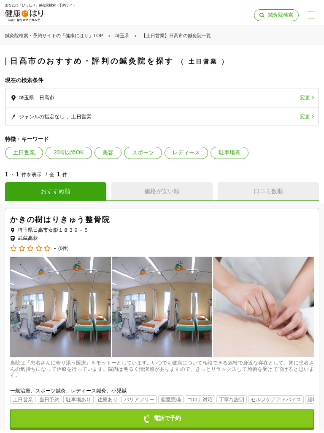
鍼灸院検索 (280, 15)
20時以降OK (69, 152)
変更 (305, 97)
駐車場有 (229, 152)
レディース (186, 152)
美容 (108, 152)
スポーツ (143, 152)
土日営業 (24, 152)
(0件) (63, 248)
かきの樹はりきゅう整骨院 (60, 219)
